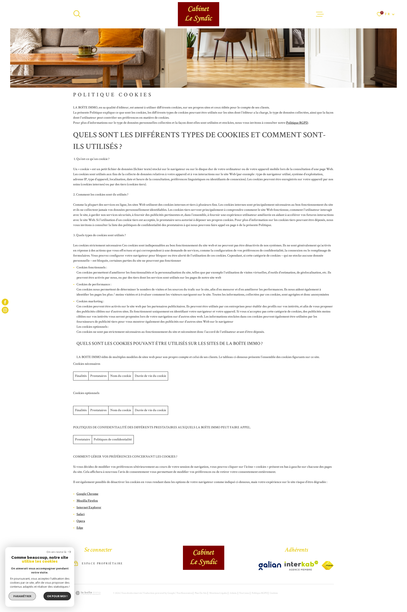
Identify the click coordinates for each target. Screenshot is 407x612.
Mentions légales (218, 593)
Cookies (274, 593)
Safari (81, 514)
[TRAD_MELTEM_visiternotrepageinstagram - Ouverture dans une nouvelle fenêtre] (5, 310)
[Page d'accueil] (198, 14)
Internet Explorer (89, 507)
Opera (81, 521)
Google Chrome (87, 494)
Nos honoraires (184, 593)
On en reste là (57, 552)
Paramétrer (22, 596)
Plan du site (201, 593)
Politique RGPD (297, 123)
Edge (80, 528)
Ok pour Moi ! (57, 596)
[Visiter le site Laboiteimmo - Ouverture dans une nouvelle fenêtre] (88, 593)
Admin (233, 593)
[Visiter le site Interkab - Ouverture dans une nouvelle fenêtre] (270, 565)
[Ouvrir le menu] (320, 14)
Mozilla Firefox (87, 500)
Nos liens (244, 593)
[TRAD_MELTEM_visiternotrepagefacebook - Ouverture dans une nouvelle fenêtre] (5, 301)
